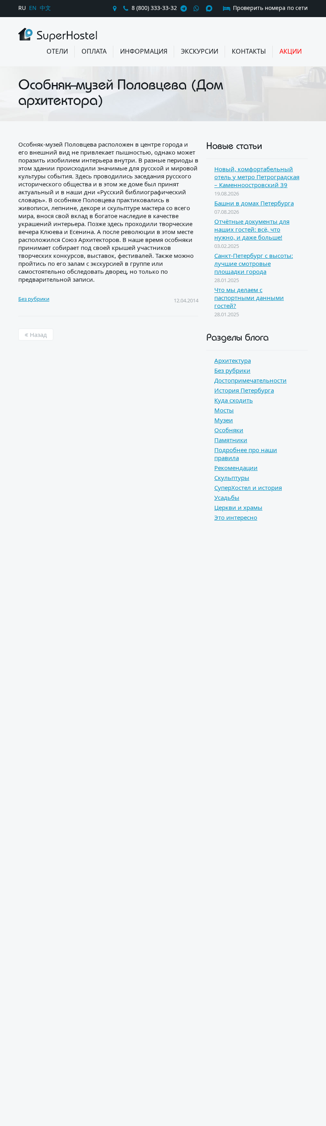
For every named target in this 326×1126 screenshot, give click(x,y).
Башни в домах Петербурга (254, 203)
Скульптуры (231, 478)
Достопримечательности (250, 380)
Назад (37, 335)
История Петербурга (244, 390)
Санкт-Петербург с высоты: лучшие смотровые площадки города (253, 263)
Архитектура (232, 360)
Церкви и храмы (238, 507)
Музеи (223, 420)
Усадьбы (226, 497)
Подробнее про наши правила (245, 454)
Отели (57, 51)
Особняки (228, 430)
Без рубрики (33, 298)
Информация (143, 51)
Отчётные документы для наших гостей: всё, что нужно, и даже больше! (251, 229)
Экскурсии (199, 51)
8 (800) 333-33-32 (154, 8)
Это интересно (235, 517)
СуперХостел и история (248, 487)
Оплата (94, 51)
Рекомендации (236, 468)
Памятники (230, 440)
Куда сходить (233, 400)
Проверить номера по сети (269, 8)
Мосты (224, 410)
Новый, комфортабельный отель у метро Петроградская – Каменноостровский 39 (256, 177)
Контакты (249, 51)
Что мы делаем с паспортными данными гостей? (249, 298)
